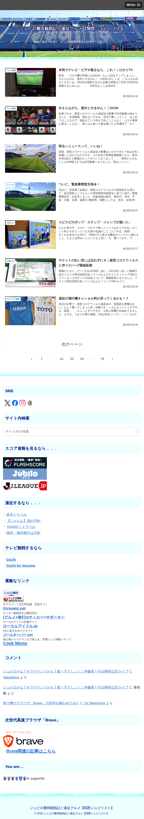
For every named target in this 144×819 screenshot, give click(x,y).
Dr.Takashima (95, 703)
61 (62, 358)
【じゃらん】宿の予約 (23, 521)
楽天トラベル (16, 515)
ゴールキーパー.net (18, 635)
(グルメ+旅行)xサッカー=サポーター (34, 617)
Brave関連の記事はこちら (31, 751)
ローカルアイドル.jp (20, 626)
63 (82, 358)
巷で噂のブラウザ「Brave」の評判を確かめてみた (41, 703)
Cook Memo (15, 643)
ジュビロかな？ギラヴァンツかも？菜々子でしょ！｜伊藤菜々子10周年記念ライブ (65, 671)
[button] (137, 431)
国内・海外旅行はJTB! (23, 533)
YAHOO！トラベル (21, 527)
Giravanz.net (14, 608)
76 (102, 358)
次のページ (72, 344)
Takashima (11, 677)
